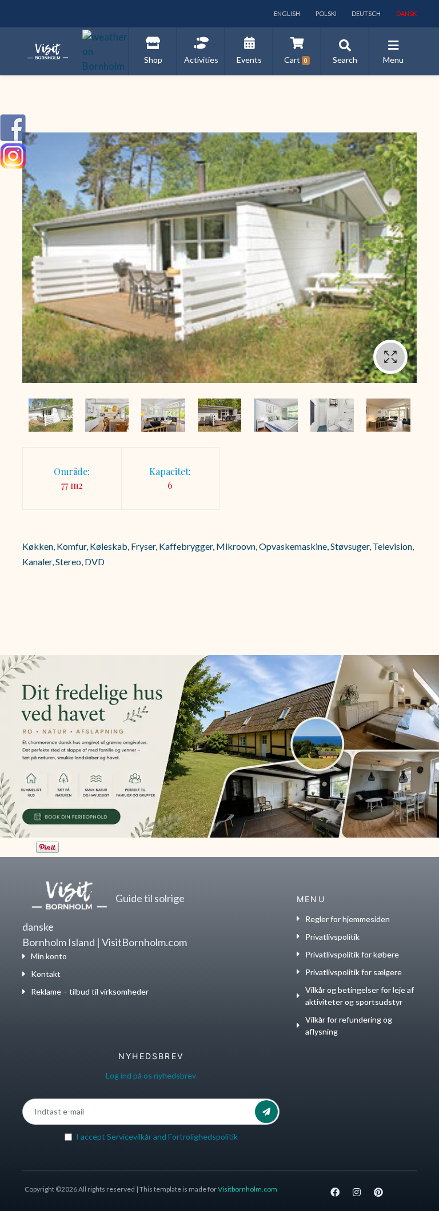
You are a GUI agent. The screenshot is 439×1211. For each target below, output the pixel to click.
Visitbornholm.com (247, 1189)
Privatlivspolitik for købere (352, 954)
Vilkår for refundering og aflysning (348, 1025)
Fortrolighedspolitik (203, 1136)
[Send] (266, 1111)
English (286, 13)
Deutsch (365, 13)
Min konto (49, 956)
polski (325, 13)
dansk (406, 13)
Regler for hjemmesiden (347, 919)
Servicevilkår (129, 1136)
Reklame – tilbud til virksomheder (90, 991)
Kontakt (46, 974)
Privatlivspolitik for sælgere (353, 972)
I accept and (157, 1136)
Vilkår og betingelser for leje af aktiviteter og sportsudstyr (359, 996)
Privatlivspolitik (332, 937)
